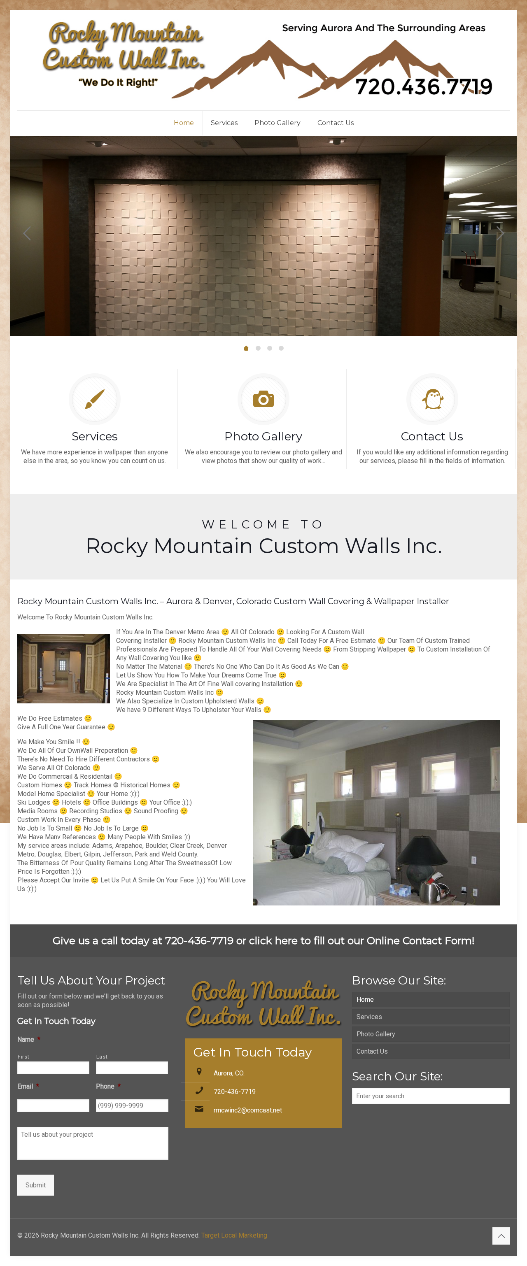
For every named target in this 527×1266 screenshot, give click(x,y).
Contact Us (372, 1051)
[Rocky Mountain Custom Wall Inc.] (263, 60)
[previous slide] (26, 233)
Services (369, 1017)
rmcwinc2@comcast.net (248, 1110)
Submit (36, 1185)
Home (365, 999)
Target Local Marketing (234, 1235)
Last (102, 1057)
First (23, 1057)
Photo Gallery (376, 1034)
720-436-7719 (235, 1092)
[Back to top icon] (501, 1236)
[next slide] (500, 233)
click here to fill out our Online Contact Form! (362, 940)
